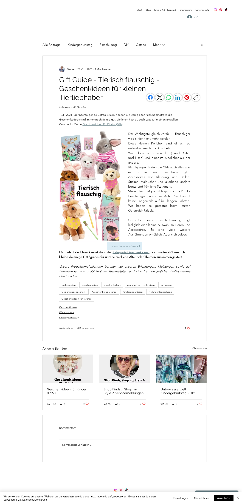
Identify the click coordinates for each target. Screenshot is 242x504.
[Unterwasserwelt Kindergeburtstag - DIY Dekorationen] (181, 369)
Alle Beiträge (52, 45)
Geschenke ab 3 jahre (104, 291)
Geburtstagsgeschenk (73, 291)
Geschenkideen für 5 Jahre (76, 298)
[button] (202, 44)
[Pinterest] (221, 10)
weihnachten (68, 284)
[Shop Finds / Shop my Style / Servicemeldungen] (124, 369)
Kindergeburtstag (80, 45)
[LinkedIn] (178, 97)
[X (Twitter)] (159, 97)
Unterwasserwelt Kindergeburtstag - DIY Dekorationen (178, 391)
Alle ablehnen (201, 498)
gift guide (166, 284)
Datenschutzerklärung (34, 499)
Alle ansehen (199, 348)
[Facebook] (150, 97)
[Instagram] (215, 10)
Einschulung (108, 45)
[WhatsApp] (169, 97)
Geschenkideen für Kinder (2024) (66, 391)
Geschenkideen (68, 307)
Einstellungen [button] (180, 498)
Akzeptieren (223, 498)
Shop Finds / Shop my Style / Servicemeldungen (124, 391)
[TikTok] (226, 10)
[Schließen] (238, 498)
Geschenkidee (90, 284)
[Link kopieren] (196, 97)
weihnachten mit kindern (141, 284)
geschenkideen (112, 284)
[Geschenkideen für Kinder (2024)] (68, 369)
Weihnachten (66, 312)
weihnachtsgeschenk (160, 291)
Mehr (157, 45)
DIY (126, 45)
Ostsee (141, 45)
